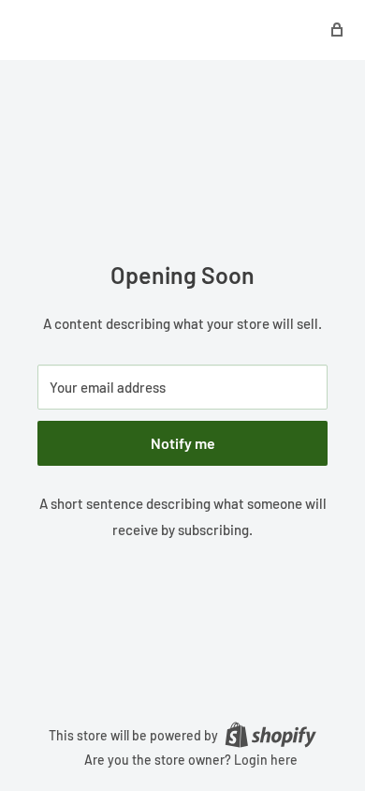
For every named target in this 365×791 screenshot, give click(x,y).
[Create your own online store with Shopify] (270, 734)
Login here (266, 760)
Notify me (183, 443)
